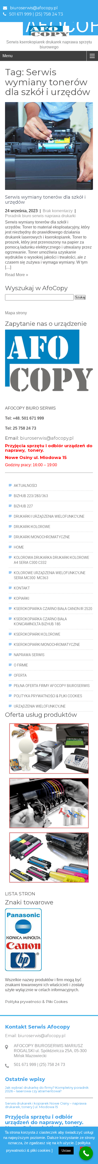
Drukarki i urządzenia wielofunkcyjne (49, 516)
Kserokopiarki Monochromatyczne (47, 645)
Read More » (16, 275)
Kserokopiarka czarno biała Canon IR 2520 (53, 609)
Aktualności (25, 486)
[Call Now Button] (86, 1153)
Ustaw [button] (66, 1150)
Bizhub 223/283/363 (31, 496)
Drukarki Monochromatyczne (42, 537)
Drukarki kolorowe (32, 527)
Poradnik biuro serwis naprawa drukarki (40, 216)
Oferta (20, 675)
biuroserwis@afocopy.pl (34, 8)
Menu (8, 56)
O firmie (21, 665)
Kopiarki (21, 598)
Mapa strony (16, 313)
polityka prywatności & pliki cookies (48, 696)
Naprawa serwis (29, 655)
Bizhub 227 (23, 506)
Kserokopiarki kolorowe (37, 634)
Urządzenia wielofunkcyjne (40, 706)
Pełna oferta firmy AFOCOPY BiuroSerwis (52, 686)
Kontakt (22, 588)
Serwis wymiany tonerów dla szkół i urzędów (45, 199)
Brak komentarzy (58, 211)
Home (19, 547)
